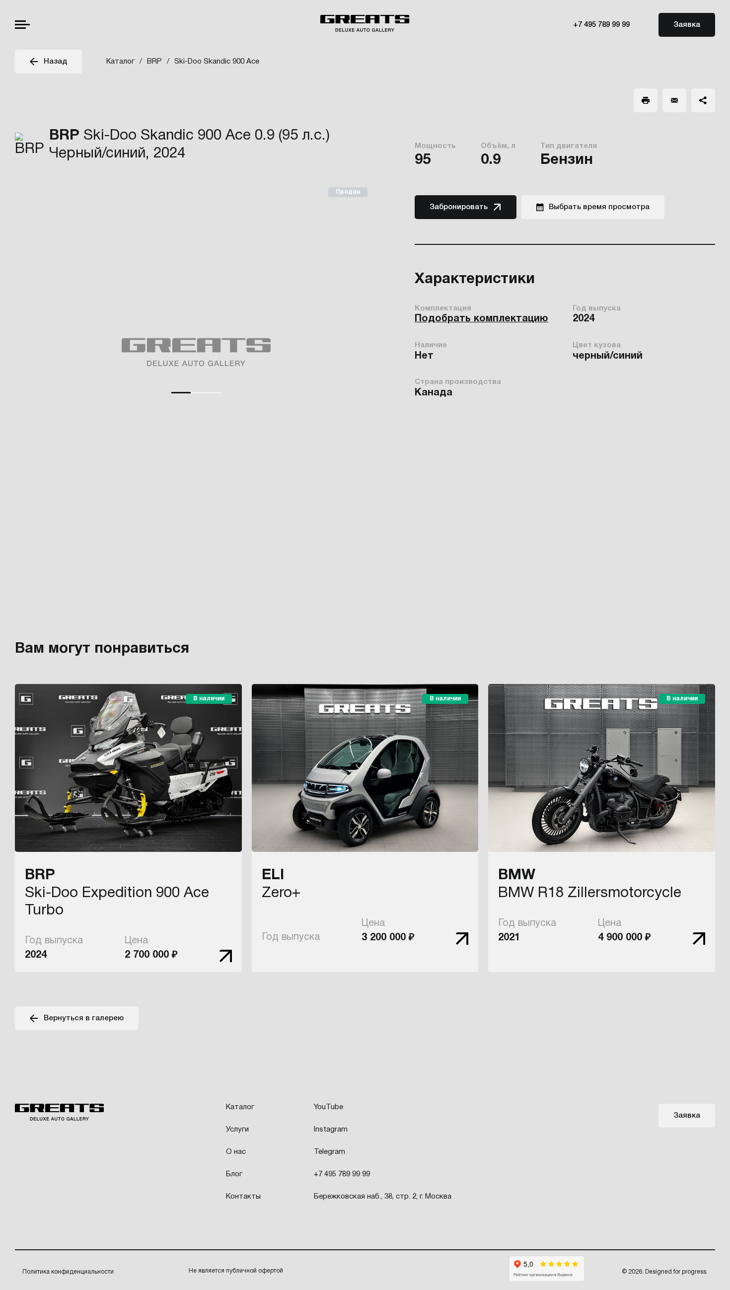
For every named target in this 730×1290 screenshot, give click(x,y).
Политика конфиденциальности (68, 1272)
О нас (236, 1151)
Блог (234, 1174)
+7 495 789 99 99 (601, 24)
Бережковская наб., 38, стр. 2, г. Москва (382, 1196)
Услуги (237, 1129)
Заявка (686, 24)
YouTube (328, 1107)
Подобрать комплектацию (481, 318)
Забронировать (459, 207)
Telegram (329, 1151)
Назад (55, 61)
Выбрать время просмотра (599, 207)
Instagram (331, 1129)
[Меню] (22, 24)
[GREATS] (364, 24)
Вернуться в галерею (84, 1018)
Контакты (243, 1196)
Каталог (240, 1107)
